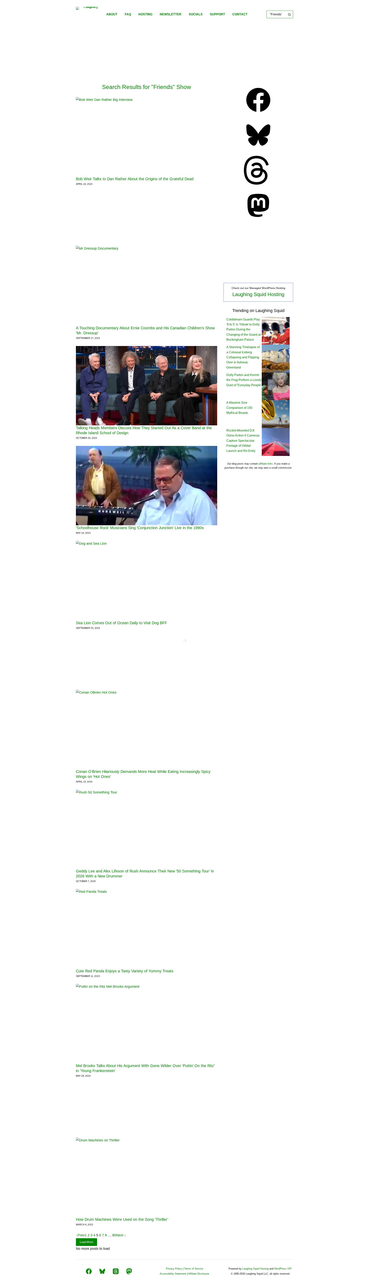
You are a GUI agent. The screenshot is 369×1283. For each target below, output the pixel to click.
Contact (240, 14)
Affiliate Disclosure (198, 1273)
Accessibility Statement (173, 1273)
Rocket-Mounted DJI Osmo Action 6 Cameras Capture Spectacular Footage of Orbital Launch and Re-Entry (242, 440)
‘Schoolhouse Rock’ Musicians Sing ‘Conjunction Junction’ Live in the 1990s (140, 528)
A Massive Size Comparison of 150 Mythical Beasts (239, 407)
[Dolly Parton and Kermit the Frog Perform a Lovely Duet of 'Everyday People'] (276, 386)
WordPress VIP (283, 1268)
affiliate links (266, 463)
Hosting (145, 14)
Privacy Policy (174, 1268)
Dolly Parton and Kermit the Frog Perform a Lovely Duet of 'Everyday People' (244, 380)
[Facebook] (258, 113)
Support (217, 14)
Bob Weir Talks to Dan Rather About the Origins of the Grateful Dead (135, 179)
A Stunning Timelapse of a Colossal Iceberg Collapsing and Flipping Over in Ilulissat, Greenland (243, 357)
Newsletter (170, 14)
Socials (196, 14)
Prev (81, 1235)
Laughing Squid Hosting (258, 294)
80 (114, 1235)
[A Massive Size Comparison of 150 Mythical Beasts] (276, 414)
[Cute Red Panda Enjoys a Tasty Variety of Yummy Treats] (146, 928)
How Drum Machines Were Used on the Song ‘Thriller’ (122, 1219)
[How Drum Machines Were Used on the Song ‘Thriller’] (146, 1177)
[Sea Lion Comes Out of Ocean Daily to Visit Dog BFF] (146, 580)
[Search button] (289, 14)
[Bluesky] (258, 148)
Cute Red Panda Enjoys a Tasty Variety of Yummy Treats (124, 971)
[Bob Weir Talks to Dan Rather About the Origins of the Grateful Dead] (146, 136)
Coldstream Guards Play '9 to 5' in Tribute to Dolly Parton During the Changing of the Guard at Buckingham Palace (243, 329)
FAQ (128, 14)
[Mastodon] (258, 219)
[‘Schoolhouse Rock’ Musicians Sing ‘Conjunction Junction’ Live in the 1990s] (146, 485)
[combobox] (276, 14)
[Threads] (258, 183)
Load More (86, 1242)
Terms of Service (193, 1268)
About (111, 14)
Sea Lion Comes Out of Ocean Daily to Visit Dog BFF (121, 623)
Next (120, 1235)
